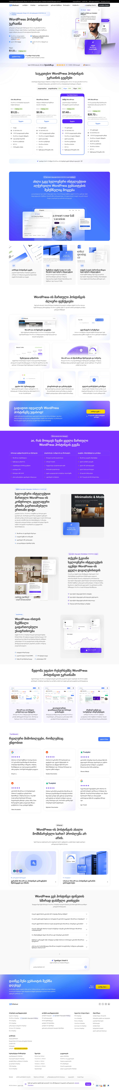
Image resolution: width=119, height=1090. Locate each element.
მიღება (88, 1084)
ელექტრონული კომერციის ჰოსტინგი (18, 1061)
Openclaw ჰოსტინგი (79, 1028)
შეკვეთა (21, 121)
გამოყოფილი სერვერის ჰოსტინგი (17, 1025)
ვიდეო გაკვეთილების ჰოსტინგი (68, 1068)
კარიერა (11, 1048)
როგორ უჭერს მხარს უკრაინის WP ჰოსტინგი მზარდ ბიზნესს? (49, 914)
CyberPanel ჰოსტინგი (79, 1023)
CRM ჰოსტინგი (12, 1066)
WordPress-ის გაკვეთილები (67, 1058)
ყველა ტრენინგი (64, 1056)
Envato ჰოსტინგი (13, 1068)
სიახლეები (12, 1046)
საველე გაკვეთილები (65, 1061)
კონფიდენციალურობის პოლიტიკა (56, 1077)
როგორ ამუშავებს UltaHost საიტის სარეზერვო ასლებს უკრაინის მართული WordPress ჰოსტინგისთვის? (57, 929)
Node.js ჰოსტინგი (78, 1021)
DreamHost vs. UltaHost (40, 1058)
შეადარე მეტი (38, 1068)
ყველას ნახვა (104, 739)
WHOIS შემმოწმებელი (47, 1020)
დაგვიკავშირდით (77, 1)
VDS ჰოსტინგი (12, 1023)
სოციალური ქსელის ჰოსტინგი (16, 1058)
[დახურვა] (93, 1084)
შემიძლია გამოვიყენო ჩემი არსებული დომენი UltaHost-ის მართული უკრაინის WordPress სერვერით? (58, 940)
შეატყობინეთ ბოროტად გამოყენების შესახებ (20, 1041)
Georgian (105, 1)
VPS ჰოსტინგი (12, 1020)
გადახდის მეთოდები (98, 1021)
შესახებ (11, 1077)
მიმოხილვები (96, 1023)
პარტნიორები (96, 1026)
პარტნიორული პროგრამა (99, 1015)
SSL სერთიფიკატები (47, 1018)
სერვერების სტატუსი (98, 1028)
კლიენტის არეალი (104, 5)
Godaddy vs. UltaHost (40, 1063)
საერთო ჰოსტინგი (13, 1015)
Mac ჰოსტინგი (12, 1030)
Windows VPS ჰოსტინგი (15, 1028)
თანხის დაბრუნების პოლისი (23, 1077)
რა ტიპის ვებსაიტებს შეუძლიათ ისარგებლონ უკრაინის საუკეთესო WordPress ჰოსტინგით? (58, 919)
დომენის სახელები (47, 1015)
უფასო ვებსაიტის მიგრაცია (100, 1031)
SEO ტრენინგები (64, 1063)
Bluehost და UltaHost (39, 1056)
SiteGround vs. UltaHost (40, 1066)
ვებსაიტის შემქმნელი (56, 5)
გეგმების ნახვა (16, 56)
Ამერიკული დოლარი (94, 1)
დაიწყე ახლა (102, 987)
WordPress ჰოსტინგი (14, 1018)
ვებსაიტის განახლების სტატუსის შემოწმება (53, 1028)
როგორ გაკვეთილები (65, 1066)
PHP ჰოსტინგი (77, 1015)
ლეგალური (71, 1077)
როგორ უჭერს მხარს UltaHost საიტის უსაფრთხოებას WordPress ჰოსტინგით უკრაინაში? (57, 924)
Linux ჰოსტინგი (78, 1018)
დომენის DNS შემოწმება (48, 1023)
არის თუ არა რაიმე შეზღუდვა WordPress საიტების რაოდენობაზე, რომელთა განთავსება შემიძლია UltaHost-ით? (57, 946)
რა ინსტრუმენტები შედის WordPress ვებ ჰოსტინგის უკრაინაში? (50, 935)
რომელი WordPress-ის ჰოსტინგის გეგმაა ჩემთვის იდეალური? (60, 161)
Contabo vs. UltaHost (39, 1061)
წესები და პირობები (39, 1077)
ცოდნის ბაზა (85, 1)
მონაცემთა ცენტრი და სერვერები (101, 1018)
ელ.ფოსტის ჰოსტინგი (14, 1063)
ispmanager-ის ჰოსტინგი (80, 1026)
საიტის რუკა (80, 1077)
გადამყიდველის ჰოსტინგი (16, 1056)
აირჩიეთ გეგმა (95, 411)
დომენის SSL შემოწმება (48, 1025)
